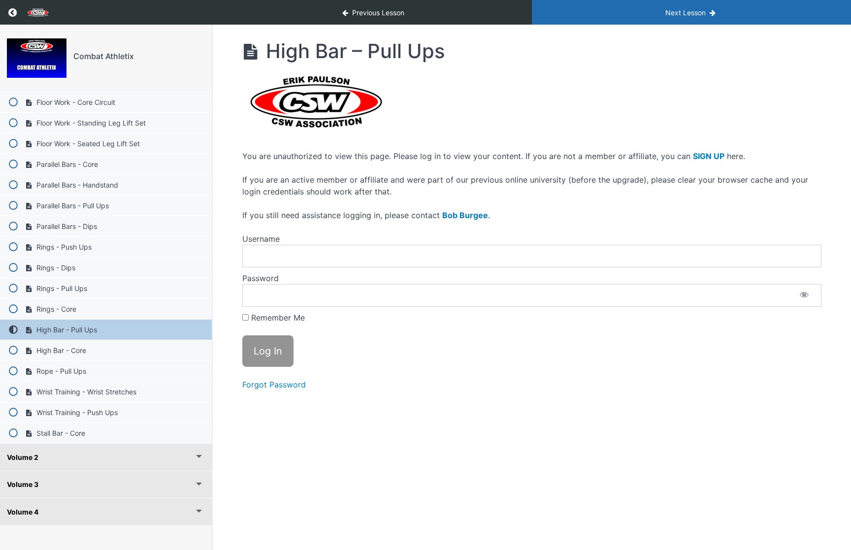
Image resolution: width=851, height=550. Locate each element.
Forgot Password (274, 384)
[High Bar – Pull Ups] (36, 58)
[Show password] (804, 295)
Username (261, 239)
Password (260, 278)
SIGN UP (708, 156)
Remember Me (277, 318)
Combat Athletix (103, 56)
